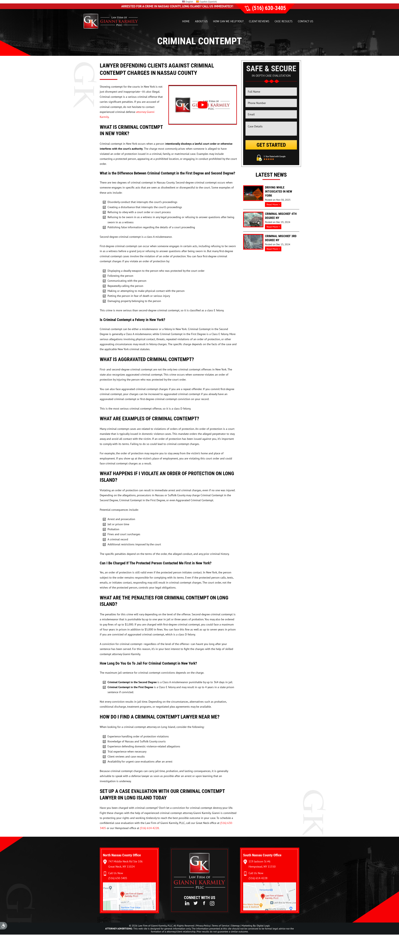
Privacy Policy (203, 925)
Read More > (274, 205)
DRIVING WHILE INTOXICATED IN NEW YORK (278, 191)
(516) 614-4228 (149, 828)
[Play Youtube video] (202, 105)
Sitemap (235, 925)
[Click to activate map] (129, 909)
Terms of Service (220, 925)
